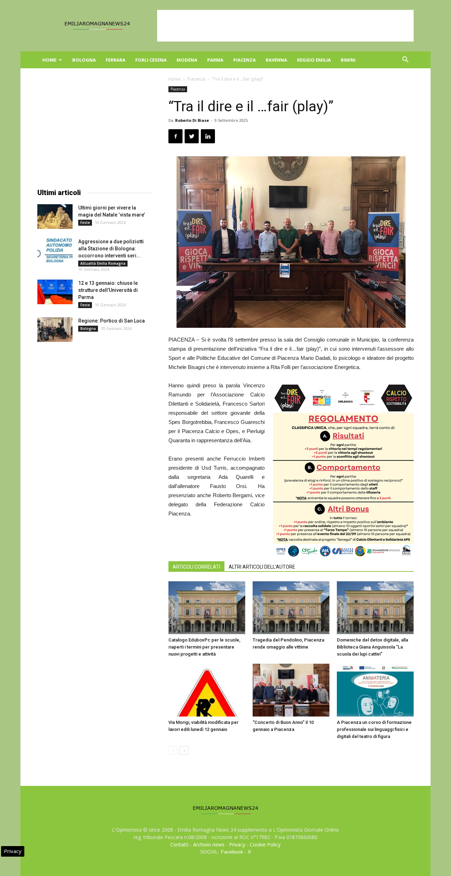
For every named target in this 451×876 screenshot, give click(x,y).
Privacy (237, 844)
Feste (85, 222)
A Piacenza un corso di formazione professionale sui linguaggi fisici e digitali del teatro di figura (374, 729)
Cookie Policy (265, 844)
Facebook (232, 852)
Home (49, 60)
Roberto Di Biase (192, 120)
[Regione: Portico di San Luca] (55, 329)
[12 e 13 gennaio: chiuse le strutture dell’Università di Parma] (55, 292)
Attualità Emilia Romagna (102, 263)
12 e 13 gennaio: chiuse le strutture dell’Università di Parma (108, 290)
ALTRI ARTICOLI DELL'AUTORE (262, 567)
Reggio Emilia (314, 60)
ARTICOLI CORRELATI (196, 567)
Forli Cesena (151, 60)
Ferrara (115, 60)
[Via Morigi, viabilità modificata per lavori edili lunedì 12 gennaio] (206, 690)
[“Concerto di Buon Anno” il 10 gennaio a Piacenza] (291, 690)
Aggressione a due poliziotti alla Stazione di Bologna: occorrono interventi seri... (111, 248)
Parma (215, 60)
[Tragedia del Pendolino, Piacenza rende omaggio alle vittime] (291, 607)
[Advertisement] (285, 26)
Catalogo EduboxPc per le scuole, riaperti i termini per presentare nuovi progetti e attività (204, 647)
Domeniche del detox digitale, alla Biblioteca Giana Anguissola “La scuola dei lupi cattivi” (372, 647)
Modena (187, 60)
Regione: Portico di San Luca (111, 321)
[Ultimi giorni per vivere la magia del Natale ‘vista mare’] (55, 216)
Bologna (84, 60)
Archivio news (208, 844)
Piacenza (244, 60)
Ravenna (276, 60)
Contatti (179, 844)
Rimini (348, 60)
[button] (405, 60)
